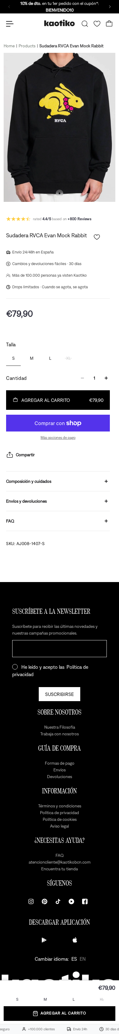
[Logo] (59, 24)
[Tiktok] (58, 901)
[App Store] (75, 940)
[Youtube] (71, 901)
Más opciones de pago (58, 437)
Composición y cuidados (28, 481)
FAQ (10, 521)
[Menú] (10, 24)
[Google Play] (44, 940)
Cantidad (16, 378)
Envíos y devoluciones (26, 501)
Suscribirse (59, 694)
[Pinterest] (44, 901)
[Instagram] (31, 901)
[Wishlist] (97, 24)
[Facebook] (85, 901)
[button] (97, 237)
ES (74, 959)
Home (9, 45)
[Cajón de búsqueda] (85, 24)
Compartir (25, 454)
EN (83, 959)
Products (27, 45)
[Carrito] (109, 24)
